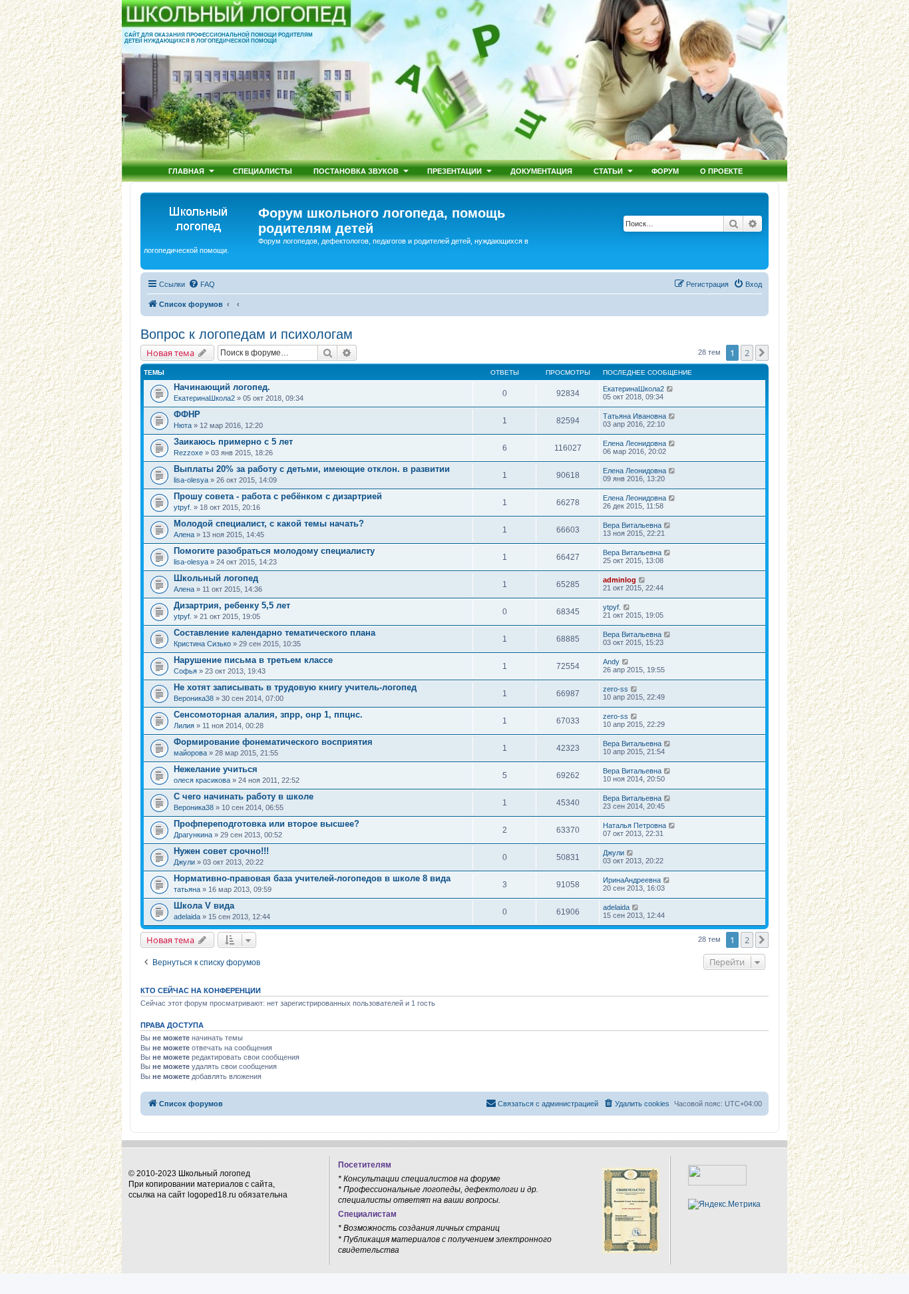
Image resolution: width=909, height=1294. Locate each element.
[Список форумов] (201, 217)
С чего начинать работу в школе (243, 796)
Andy (611, 662)
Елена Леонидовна (634, 443)
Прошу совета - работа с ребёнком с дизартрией (278, 496)
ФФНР (187, 414)
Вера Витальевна (632, 525)
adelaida (187, 917)
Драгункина (193, 835)
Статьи (608, 171)
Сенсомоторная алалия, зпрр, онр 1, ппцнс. (268, 715)
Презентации (454, 171)
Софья (185, 671)
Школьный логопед (216, 578)
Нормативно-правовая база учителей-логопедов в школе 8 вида (312, 878)
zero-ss (615, 689)
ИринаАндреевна (632, 880)
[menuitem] (201, 284)
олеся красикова (202, 780)
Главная (186, 171)
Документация (541, 171)
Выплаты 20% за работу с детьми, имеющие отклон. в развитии (312, 469)
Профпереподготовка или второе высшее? (266, 824)
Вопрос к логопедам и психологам (246, 334)
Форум (665, 171)
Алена (184, 535)
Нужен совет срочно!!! (221, 851)
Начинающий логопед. (222, 387)
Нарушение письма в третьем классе (253, 660)
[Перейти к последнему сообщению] (670, 389)
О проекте (721, 171)
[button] (762, 353)
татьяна (187, 889)
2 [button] (747, 353)
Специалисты (262, 171)
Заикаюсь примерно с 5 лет (233, 442)
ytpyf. (183, 507)
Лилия (184, 726)
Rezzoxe (188, 453)
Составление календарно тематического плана (274, 633)
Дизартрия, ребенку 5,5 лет (232, 605)
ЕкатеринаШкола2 (204, 398)
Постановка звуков (356, 171)
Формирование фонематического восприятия (273, 742)
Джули (184, 862)
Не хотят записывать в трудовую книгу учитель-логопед (295, 687)
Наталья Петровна (634, 825)
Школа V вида (204, 906)
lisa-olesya (191, 480)
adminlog (619, 580)
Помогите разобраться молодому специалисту (274, 551)
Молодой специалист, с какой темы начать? (269, 524)
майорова (190, 753)
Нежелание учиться (216, 769)
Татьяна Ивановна (634, 416)
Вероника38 (194, 698)
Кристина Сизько (202, 644)
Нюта (183, 425)
